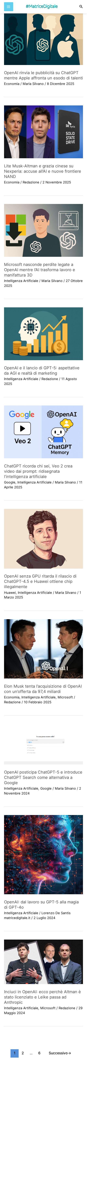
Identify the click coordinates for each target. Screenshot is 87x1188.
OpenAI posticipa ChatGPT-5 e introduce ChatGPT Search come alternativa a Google (43, 777)
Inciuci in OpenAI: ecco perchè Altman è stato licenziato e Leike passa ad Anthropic (42, 997)
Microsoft (65, 697)
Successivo (60, 1053)
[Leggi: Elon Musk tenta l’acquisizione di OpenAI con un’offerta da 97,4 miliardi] (43, 649)
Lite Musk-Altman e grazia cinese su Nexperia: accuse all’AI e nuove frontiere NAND (42, 171)
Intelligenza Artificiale (21, 281)
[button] (81, 6)
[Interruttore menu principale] (8, 6)
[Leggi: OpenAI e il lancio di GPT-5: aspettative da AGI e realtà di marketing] (43, 333)
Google (9, 482)
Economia (11, 84)
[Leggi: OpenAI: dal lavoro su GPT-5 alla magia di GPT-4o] (43, 854)
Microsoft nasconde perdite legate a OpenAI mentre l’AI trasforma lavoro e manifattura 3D (39, 269)
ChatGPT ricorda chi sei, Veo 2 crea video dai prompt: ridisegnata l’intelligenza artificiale (38, 471)
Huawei (10, 593)
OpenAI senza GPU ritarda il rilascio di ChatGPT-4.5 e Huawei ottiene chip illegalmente (40, 581)
